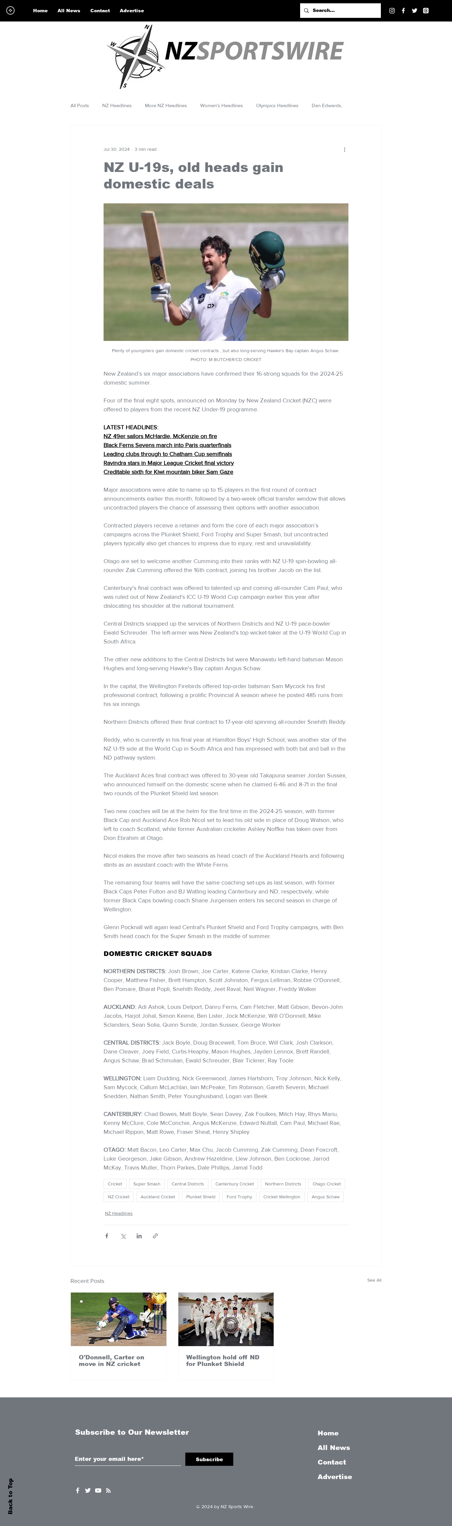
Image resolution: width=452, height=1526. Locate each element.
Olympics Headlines (277, 105)
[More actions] (344, 149)
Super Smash (146, 1183)
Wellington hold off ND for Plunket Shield (222, 1360)
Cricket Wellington (281, 1196)
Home (328, 1433)
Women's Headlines (221, 105)
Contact (332, 1462)
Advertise (335, 1476)
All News (334, 1447)
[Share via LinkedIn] (139, 1236)
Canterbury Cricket (234, 1183)
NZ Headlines (117, 105)
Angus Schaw (325, 1196)
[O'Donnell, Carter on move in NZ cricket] (118, 1319)
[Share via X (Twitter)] (123, 1236)
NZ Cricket (118, 1196)
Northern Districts (283, 1183)
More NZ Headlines (166, 105)
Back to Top (10, 1496)
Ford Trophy (239, 1196)
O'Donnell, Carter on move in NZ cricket (111, 1360)
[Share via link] (155, 1236)
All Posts (79, 105)
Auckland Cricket (158, 1196)
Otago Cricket (327, 1183)
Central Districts (188, 1183)
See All (374, 1280)
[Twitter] (414, 10)
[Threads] (425, 10)
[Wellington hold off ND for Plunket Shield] (226, 1319)
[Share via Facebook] (107, 1236)
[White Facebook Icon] (77, 1490)
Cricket (115, 1183)
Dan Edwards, (327, 105)
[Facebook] (403, 10)
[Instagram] (392, 10)
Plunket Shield (200, 1196)
